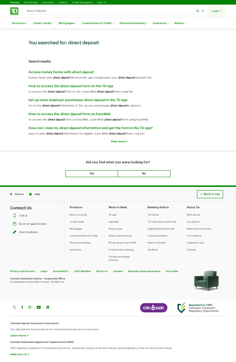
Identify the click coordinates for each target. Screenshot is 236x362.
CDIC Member (82, 271)
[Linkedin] (47, 307)
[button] (217, 11)
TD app (113, 215)
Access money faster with (61, 72)
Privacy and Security (22, 271)
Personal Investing (132, 23)
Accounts (18, 23)
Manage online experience (144, 271)
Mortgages (66, 23)
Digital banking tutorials (161, 229)
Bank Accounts (78, 215)
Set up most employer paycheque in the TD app (78, 100)
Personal (14, 2)
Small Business (31, 2)
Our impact (193, 222)
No (144, 173)
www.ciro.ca (18, 354)
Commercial (48, 2)
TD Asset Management (82, 2)
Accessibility (61, 271)
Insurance (159, 23)
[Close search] (203, 11)
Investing (63, 2)
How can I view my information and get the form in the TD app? (91, 128)
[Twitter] (14, 307)
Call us (23, 215)
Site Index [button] (172, 271)
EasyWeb (114, 222)
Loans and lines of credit (84, 236)
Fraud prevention (157, 236)
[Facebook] (22, 307)
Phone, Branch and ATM (122, 243)
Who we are (193, 215)
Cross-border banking (121, 250)
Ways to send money (120, 236)
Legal (44, 271)
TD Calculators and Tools (162, 222)
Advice (179, 23)
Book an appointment (33, 224)
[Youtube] (39, 307)
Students (153, 250)
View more (118, 141)
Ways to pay (115, 229)
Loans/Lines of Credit (97, 23)
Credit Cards (42, 23)
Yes (91, 173)
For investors (194, 236)
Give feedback (28, 232)
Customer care (195, 243)
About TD (101, 2)
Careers (191, 250)
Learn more (18, 335)
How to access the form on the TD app (71, 86)
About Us (101, 271)
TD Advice (153, 215)
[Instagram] (29, 307)
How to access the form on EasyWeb (70, 114)
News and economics (199, 229)
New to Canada (156, 243)
